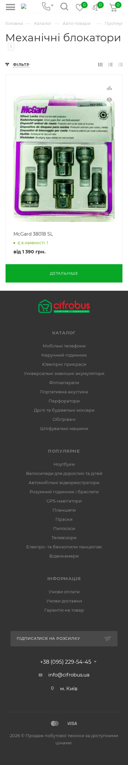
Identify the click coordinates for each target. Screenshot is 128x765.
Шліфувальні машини (64, 428)
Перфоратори (64, 400)
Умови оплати (64, 591)
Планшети (64, 510)
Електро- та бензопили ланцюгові (64, 546)
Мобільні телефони (64, 345)
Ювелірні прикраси (64, 364)
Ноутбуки (64, 464)
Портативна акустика (64, 391)
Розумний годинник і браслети (64, 491)
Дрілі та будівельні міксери (64, 410)
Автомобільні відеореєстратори (64, 482)
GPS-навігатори (64, 500)
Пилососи (64, 528)
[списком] (110, 64)
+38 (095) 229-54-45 (65, 662)
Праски (64, 519)
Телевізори (64, 537)
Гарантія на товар (64, 610)
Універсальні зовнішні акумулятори (64, 373)
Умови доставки (64, 600)
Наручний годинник (64, 355)
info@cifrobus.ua (69, 675)
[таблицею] (120, 64)
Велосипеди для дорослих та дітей (64, 473)
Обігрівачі (64, 419)
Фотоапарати (64, 382)
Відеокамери (64, 556)
